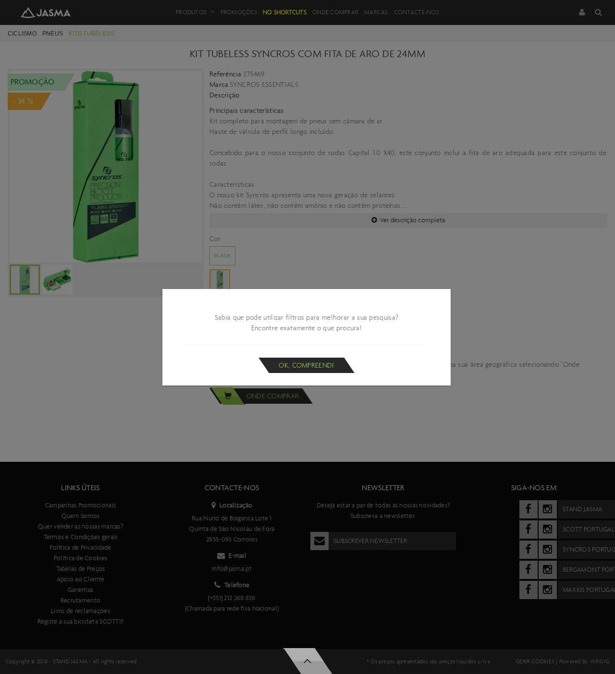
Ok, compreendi (306, 365)
